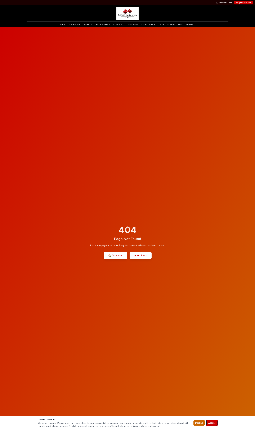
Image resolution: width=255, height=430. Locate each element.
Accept (211, 423)
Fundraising (133, 24)
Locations (75, 24)
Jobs (180, 24)
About (63, 24)
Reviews (171, 24)
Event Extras (148, 24)
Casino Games (101, 24)
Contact (190, 24)
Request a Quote (243, 2)
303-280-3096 (225, 2)
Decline (199, 423)
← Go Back (140, 255)
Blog (162, 24)
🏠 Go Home (115, 255)
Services (117, 24)
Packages (87, 24)
